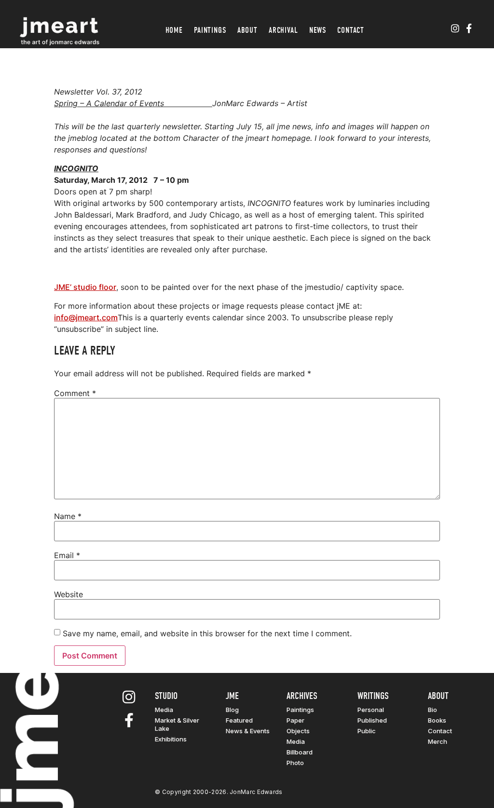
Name (68, 516)
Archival (283, 30)
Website (68, 594)
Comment (75, 393)
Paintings (210, 30)
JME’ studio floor (85, 287)
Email (67, 555)
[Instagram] (455, 28)
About (247, 30)
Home (174, 30)
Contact (350, 30)
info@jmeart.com (86, 317)
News (317, 30)
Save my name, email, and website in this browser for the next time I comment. (207, 633)
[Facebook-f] (468, 28)
